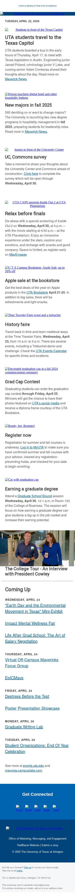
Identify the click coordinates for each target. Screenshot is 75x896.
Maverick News (16, 79)
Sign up (27, 867)
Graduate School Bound (35, 496)
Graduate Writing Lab (24, 727)
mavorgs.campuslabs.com (23, 770)
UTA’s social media (45, 403)
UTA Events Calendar (51, 350)
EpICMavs (14, 677)
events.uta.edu (33, 765)
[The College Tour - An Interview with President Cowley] (37, 548)
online (19, 870)
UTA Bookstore (37, 292)
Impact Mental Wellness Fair (30, 623)
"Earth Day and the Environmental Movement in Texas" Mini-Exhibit (35, 608)
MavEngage (18, 254)
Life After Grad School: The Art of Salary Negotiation (35, 638)
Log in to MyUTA (32, 447)
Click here (31, 173)
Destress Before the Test (27, 696)
